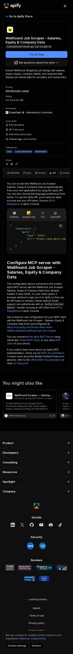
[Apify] (12, 5)
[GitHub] (31, 525)
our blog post (20, 363)
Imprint (36, 608)
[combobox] (36, 62)
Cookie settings (17, 645)
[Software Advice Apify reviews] (24, 567)
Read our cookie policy (33, 638)
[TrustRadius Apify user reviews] (29, 578)
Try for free (36, 54)
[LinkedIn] (12, 525)
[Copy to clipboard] (60, 226)
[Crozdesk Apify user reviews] (44, 578)
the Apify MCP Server (41, 336)
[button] (36, 443)
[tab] (13, 173)
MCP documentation (52, 353)
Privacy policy (36, 623)
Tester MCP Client (29, 340)
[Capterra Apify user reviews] (43, 567)
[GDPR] (30, 546)
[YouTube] (41, 525)
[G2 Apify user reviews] (61, 567)
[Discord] (50, 525)
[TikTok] (60, 525)
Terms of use (36, 615)
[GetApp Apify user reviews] (10, 567)
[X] (22, 525)
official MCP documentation (45, 359)
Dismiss (36, 645)
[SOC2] (43, 546)
